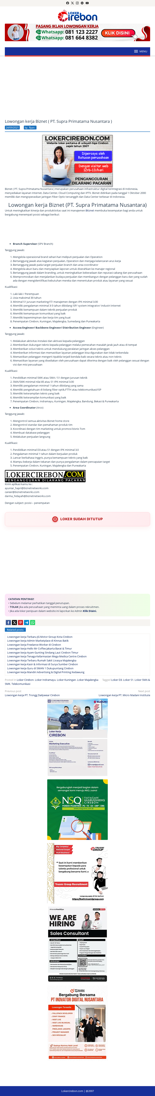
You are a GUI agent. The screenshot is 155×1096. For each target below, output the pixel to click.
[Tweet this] (14, 622)
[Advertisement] (77, 88)
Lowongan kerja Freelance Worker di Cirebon (34, 644)
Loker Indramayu (45, 680)
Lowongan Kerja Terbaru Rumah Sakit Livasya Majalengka (41, 660)
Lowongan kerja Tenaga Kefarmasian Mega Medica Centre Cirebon (47, 656)
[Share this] (8, 622)
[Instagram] (77, 3)
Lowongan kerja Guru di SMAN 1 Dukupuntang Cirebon (40, 668)
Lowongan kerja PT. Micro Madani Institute (124, 693)
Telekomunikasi (21, 684)
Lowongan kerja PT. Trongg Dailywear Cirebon (32, 693)
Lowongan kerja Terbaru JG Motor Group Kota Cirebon (39, 637)
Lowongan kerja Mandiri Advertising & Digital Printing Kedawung (45, 672)
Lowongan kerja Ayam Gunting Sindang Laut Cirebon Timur (42, 652)
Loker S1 (128, 680)
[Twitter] (72, 3)
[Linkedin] (82, 3)
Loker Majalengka (87, 680)
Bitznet (90, 210)
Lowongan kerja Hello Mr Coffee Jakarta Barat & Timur (39, 648)
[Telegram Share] (26, 622)
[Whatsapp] (32, 622)
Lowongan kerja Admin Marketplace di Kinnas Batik (38, 640)
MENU (143, 51)
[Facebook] (67, 3)
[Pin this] (20, 622)
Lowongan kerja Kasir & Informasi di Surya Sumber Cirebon (42, 664)
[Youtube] (87, 3)
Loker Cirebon (25, 680)
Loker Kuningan (66, 680)
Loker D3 (116, 680)
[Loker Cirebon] (77, 15)
